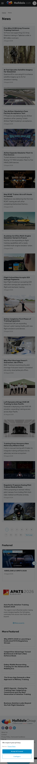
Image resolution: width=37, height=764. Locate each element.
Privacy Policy (12, 746)
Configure (16, 756)
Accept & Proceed (17, 751)
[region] (17, 751)
